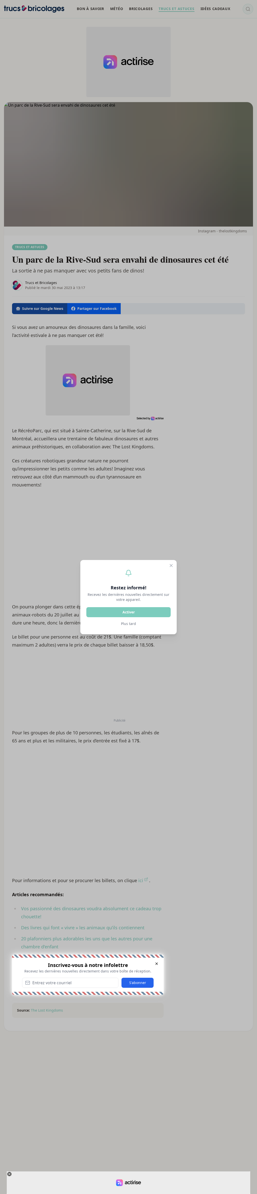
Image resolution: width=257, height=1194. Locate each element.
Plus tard (128, 623)
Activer (128, 612)
